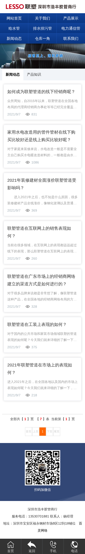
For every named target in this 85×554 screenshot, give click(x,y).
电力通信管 (70, 28)
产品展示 (70, 18)
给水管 (14, 28)
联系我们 (70, 39)
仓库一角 (42, 39)
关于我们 (42, 18)
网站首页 (14, 18)
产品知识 (34, 74)
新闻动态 (14, 39)
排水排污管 (42, 28)
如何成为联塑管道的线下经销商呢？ (41, 91)
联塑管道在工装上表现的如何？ (37, 324)
